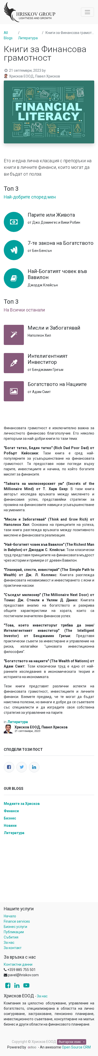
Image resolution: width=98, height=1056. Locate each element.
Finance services (17, 921)
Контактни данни (18, 964)
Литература (28, 38)
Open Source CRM (76, 1047)
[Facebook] (9, 767)
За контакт (13, 948)
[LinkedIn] (34, 767)
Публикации (14, 932)
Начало (10, 916)
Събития (11, 937)
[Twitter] (21, 767)
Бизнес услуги (15, 927)
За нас (9, 943)
